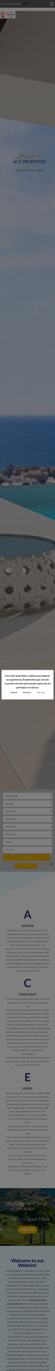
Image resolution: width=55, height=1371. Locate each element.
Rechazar (27, 692)
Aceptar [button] (13, 692)
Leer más (41, 692)
